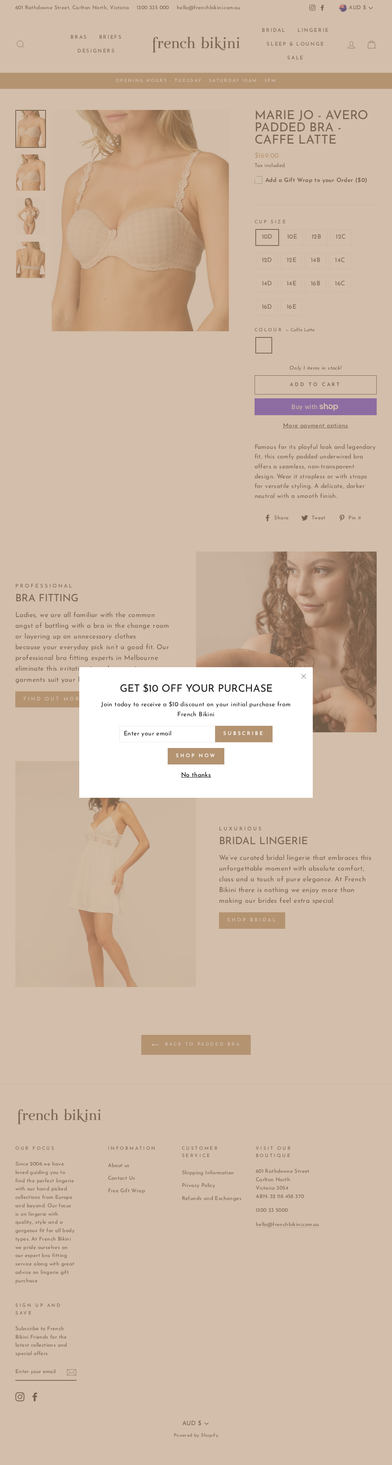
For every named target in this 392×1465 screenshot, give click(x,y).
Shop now (196, 755)
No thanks (196, 775)
